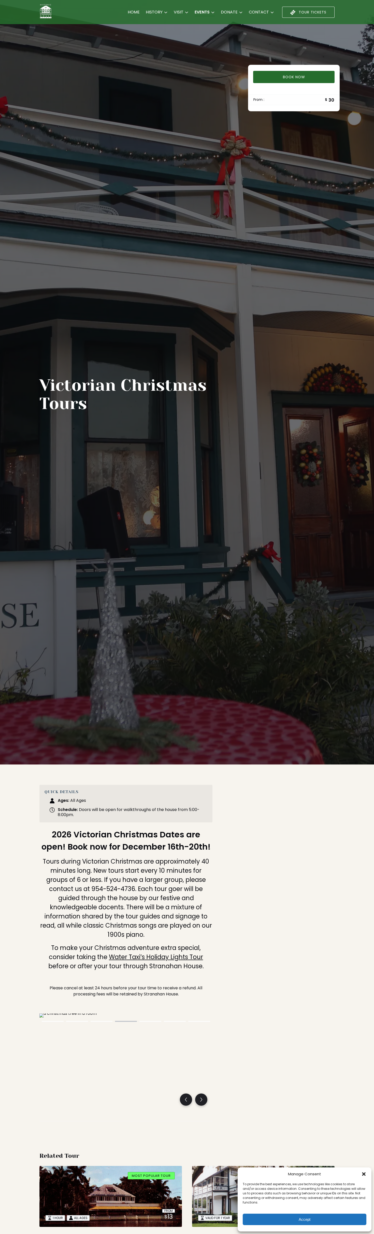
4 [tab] (126, 1021)
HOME (134, 12)
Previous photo (186, 1100)
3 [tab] (101, 1021)
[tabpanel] (125, 1062)
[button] (363, 1174)
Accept (304, 1219)
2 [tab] (77, 1021)
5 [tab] (150, 1021)
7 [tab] (199, 1021)
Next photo (201, 1100)
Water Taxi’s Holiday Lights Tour (156, 957)
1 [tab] (53, 1021)
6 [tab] (175, 1021)
